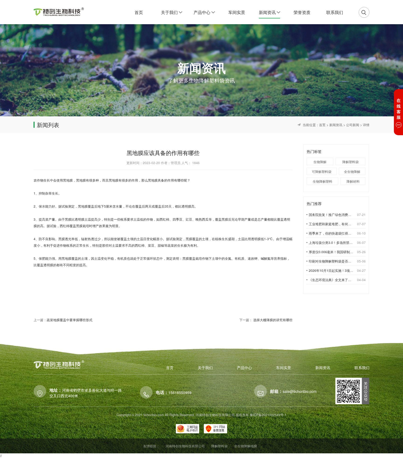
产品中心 (244, 367)
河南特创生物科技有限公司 (185, 446)
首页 (322, 124)
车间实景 (283, 367)
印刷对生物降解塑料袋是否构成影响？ (331, 261)
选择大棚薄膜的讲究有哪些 (272, 319)
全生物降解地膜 (245, 446)
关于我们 (205, 367)
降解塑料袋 (350, 161)
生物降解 (320, 161)
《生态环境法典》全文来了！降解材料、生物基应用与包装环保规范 (331, 279)
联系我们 (361, 367)
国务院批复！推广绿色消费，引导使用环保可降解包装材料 (331, 214)
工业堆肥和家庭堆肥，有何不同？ (331, 224)
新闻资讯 (335, 124)
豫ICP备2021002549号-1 (268, 414)
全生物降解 (352, 171)
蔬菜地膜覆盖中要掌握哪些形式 (69, 319)
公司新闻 (352, 124)
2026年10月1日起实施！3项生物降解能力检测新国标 (331, 270)
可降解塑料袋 (321, 171)
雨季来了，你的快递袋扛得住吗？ (331, 233)
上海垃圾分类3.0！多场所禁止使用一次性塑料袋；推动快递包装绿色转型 (331, 242)
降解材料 (353, 181)
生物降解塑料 (322, 181)
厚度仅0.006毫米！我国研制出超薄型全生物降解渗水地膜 (331, 251)
